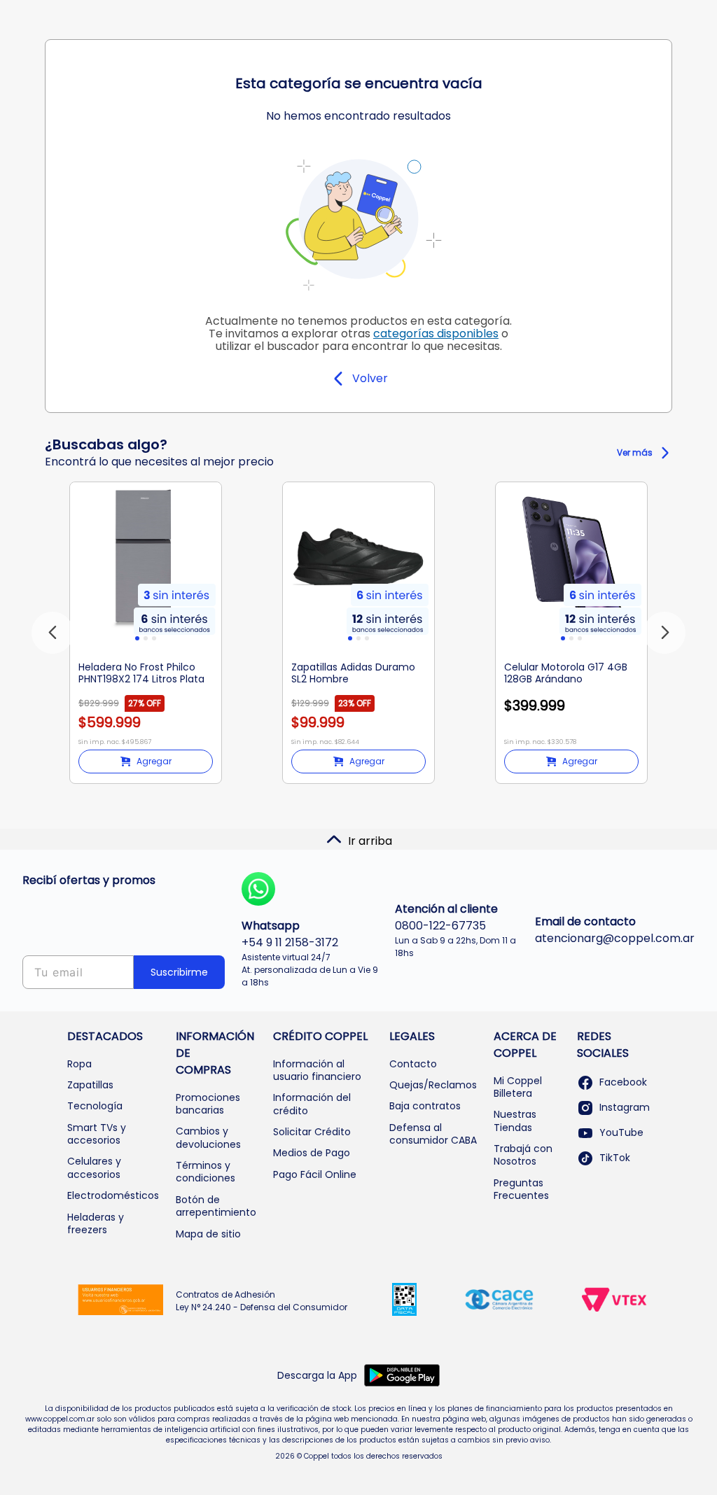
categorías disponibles (436, 333)
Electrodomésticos (113, 1195)
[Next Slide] (664, 633)
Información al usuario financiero (317, 1070)
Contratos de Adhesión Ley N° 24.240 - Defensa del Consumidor (261, 1301)
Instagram (624, 1107)
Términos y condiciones (205, 1171)
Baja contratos (425, 1106)
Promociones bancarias (208, 1103)
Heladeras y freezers (95, 1223)
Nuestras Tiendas (515, 1120)
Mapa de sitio (208, 1234)
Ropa (79, 1064)
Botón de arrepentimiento (216, 1206)
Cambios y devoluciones (208, 1137)
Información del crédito (312, 1103)
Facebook (623, 1082)
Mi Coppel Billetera (518, 1087)
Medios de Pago (311, 1153)
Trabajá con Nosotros (523, 1155)
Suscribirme (179, 972)
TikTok (614, 1158)
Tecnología (95, 1106)
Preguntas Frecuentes (521, 1189)
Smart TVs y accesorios (96, 1134)
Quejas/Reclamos (433, 1085)
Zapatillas (90, 1085)
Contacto (413, 1064)
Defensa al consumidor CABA (433, 1134)
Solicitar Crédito (312, 1132)
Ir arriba (370, 841)
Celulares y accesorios (94, 1167)
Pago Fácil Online (314, 1174)
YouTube (621, 1132)
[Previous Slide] (53, 633)
